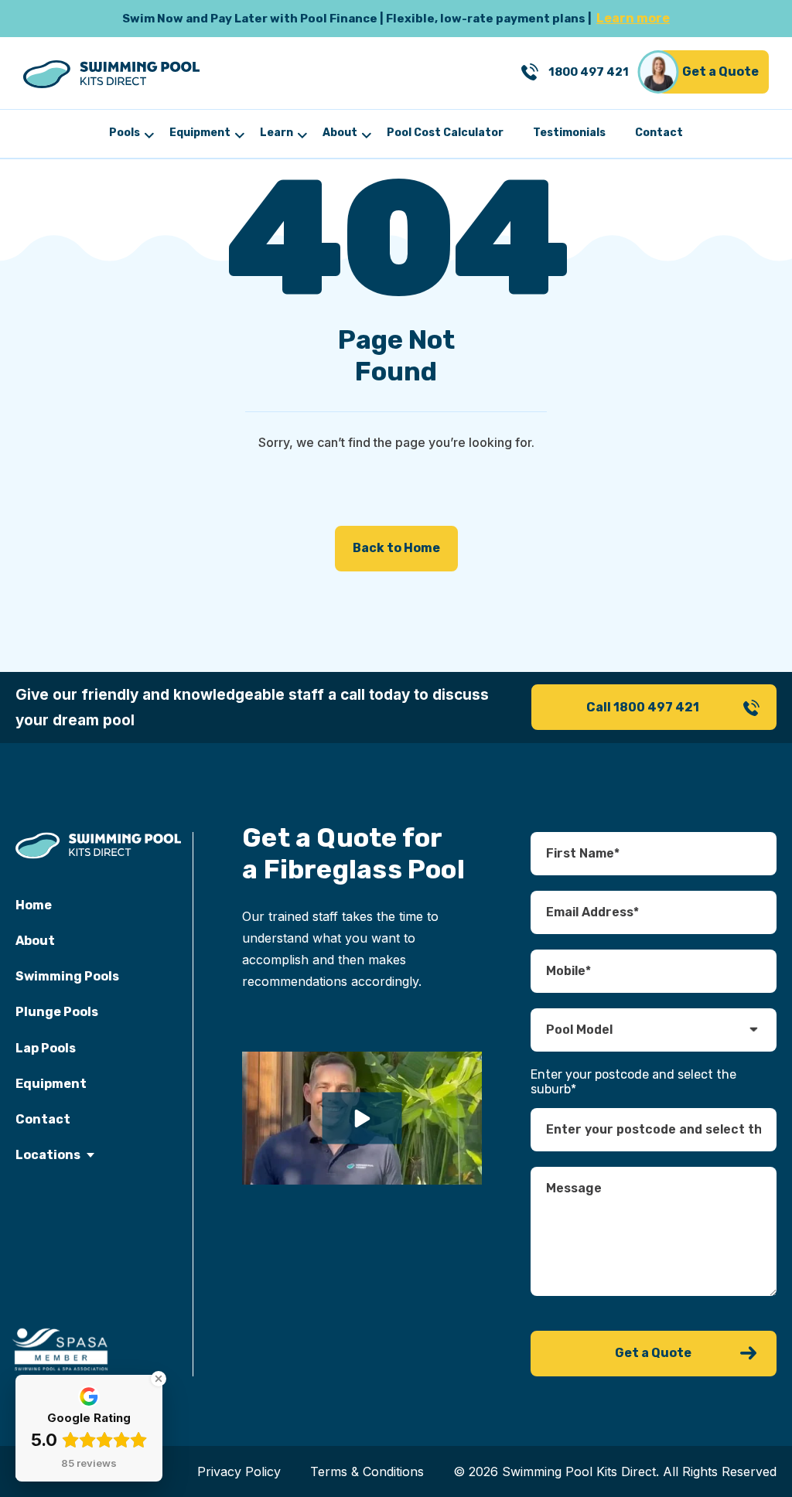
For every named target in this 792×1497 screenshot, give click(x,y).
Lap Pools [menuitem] (45, 1048)
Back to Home (396, 547)
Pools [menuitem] (124, 132)
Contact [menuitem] (659, 132)
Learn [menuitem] (276, 132)
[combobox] (653, 1129)
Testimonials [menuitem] (569, 132)
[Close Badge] (158, 1378)
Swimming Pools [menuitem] (67, 976)
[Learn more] (396, 18)
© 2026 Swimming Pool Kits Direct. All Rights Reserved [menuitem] (615, 1471)
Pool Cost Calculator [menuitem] (445, 132)
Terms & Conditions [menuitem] (367, 1471)
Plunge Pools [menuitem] (56, 1011)
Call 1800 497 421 (642, 707)
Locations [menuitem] (47, 1154)
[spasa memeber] (61, 1349)
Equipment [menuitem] (199, 132)
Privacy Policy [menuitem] (239, 1471)
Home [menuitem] (33, 905)
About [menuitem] (340, 132)
